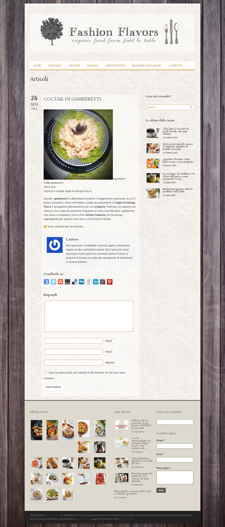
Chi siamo (54, 65)
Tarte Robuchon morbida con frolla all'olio (141, 461)
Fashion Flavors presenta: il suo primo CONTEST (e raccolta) (141, 424)
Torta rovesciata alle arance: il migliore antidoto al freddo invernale (178, 147)
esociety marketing (83, 519)
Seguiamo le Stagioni (146, 65)
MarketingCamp (126, 519)
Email (108, 351)
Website (109, 362)
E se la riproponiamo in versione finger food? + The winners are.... (140, 443)
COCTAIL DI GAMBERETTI (72, 99)
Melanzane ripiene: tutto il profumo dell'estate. (177, 190)
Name (108, 340)
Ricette (74, 65)
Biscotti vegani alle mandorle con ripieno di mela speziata (142, 477)
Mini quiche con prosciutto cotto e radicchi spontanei (132, 493)
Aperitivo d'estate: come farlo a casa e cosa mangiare (178, 160)
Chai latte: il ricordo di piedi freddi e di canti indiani (176, 131)
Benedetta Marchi (52, 515)
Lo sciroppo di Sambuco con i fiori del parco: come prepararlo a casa (179, 176)
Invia (161, 490)
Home (37, 65)
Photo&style (115, 65)
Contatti (175, 65)
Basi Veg (92, 65)
